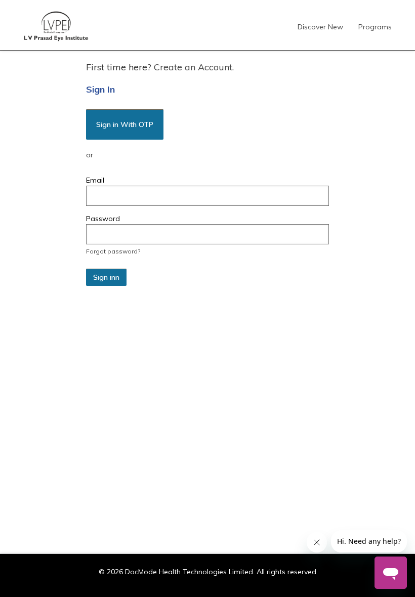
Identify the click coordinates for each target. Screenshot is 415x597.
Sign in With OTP (124, 124)
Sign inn (106, 277)
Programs (375, 26)
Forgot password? (113, 251)
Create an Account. (194, 67)
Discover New (320, 26)
